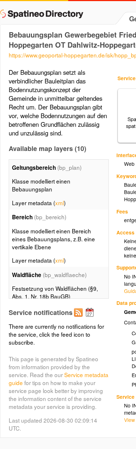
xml (59, 203)
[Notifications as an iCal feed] (90, 318)
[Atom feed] (79, 318)
